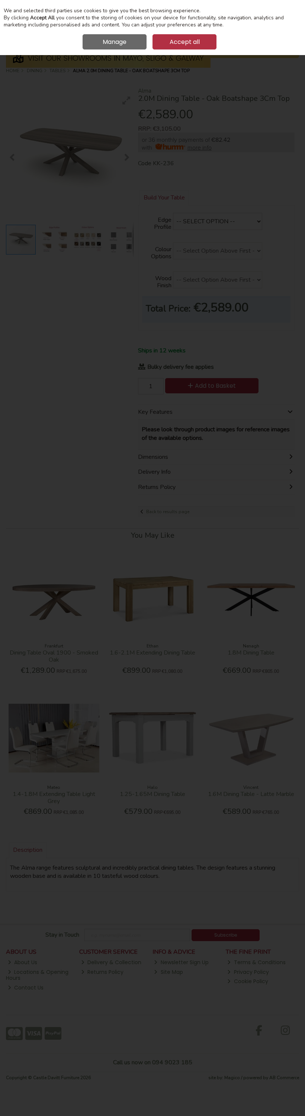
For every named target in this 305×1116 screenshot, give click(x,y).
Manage (114, 42)
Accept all (185, 42)
